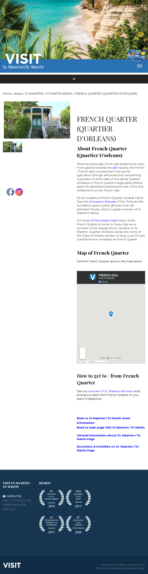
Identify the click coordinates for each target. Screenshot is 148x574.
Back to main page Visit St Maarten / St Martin (111, 427)
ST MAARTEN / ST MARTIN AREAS (48, 93)
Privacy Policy (136, 564)
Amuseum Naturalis (103, 201)
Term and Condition (114, 564)
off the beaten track (104, 220)
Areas (18, 93)
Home (7, 93)
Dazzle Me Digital (134, 568)
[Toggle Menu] (74, 79)
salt (114, 167)
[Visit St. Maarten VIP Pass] (136, 55)
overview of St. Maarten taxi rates (110, 391)
